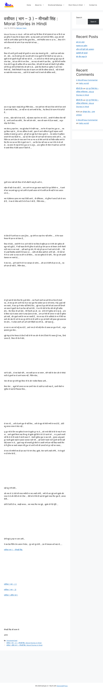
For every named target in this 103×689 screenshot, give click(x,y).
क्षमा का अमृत (80, 42)
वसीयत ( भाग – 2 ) (10, 584)
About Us (38, 5)
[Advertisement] (35, 91)
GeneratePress (62, 686)
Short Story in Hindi (75, 5)
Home (29, 5)
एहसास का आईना (81, 46)
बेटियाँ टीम (79, 88)
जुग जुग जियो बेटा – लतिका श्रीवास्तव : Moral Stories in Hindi (87, 91)
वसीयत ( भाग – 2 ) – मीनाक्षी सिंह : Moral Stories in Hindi (24, 643)
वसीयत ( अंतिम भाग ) (11, 595)
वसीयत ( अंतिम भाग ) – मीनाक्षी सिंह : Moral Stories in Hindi (24, 645)
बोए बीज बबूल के (81, 57)
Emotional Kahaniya (55, 5)
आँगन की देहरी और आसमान (85, 49)
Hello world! (84, 83)
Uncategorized (11, 641)
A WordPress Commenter (87, 80)
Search (79, 17)
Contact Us (93, 5)
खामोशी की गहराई (81, 53)
